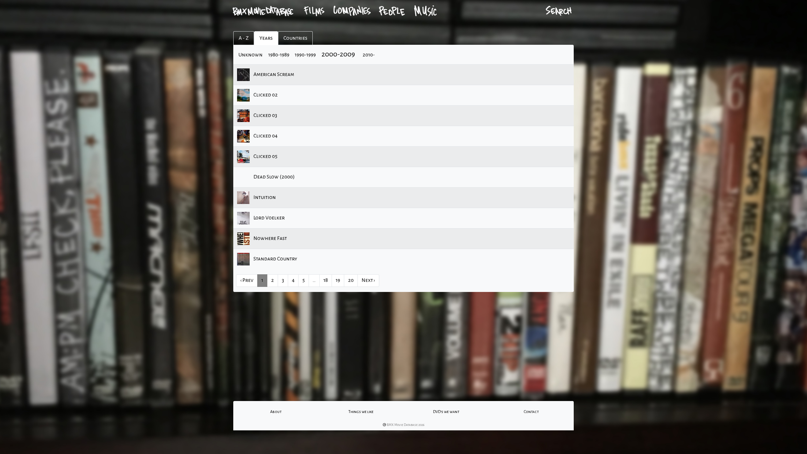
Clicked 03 (265, 115)
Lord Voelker (269, 218)
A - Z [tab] (244, 38)
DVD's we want (446, 412)
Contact (531, 412)
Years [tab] (266, 38)
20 (351, 280)
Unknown (250, 55)
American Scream (273, 74)
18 (325, 280)
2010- (369, 55)
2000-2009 (338, 54)
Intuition (264, 197)
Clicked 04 (265, 136)
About (276, 412)
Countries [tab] (295, 38)
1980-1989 (278, 55)
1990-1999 (305, 55)
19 (338, 280)
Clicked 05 (265, 156)
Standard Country (275, 259)
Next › (368, 280)
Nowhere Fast (270, 238)
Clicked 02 (265, 95)
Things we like (361, 412)
